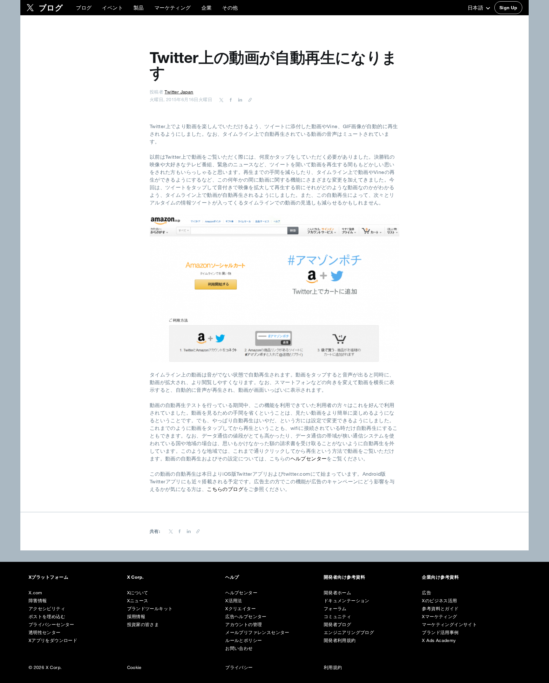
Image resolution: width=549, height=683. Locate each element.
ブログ (84, 7)
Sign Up (508, 7)
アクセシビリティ (47, 608)
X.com (35, 593)
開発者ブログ (337, 624)
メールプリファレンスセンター (257, 632)
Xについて (137, 593)
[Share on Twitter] (221, 99)
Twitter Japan (179, 92)
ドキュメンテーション (346, 601)
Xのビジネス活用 (439, 601)
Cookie (134, 667)
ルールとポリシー (243, 640)
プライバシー (239, 667)
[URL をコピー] (248, 99)
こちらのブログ (225, 489)
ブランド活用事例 (440, 632)
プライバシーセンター (51, 624)
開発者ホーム (337, 593)
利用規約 (333, 667)
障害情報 (38, 601)
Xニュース (137, 601)
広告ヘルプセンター (246, 616)
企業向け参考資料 (440, 577)
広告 (426, 593)
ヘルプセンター (308, 458)
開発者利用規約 (340, 640)
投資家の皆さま (143, 624)
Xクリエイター (240, 608)
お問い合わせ (239, 648)
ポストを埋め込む (47, 616)
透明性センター (45, 632)
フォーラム (335, 608)
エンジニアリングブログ (349, 632)
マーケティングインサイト (449, 624)
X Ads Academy (439, 640)
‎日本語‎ (476, 7)
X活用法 (233, 601)
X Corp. (135, 577)
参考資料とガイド (440, 608)
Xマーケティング (439, 616)
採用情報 (136, 616)
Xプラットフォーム (48, 577)
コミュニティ (337, 616)
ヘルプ (232, 577)
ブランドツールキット (150, 608)
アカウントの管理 (243, 624)
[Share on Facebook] (229, 99)
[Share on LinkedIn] (239, 99)
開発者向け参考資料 (344, 577)
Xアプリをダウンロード (53, 640)
